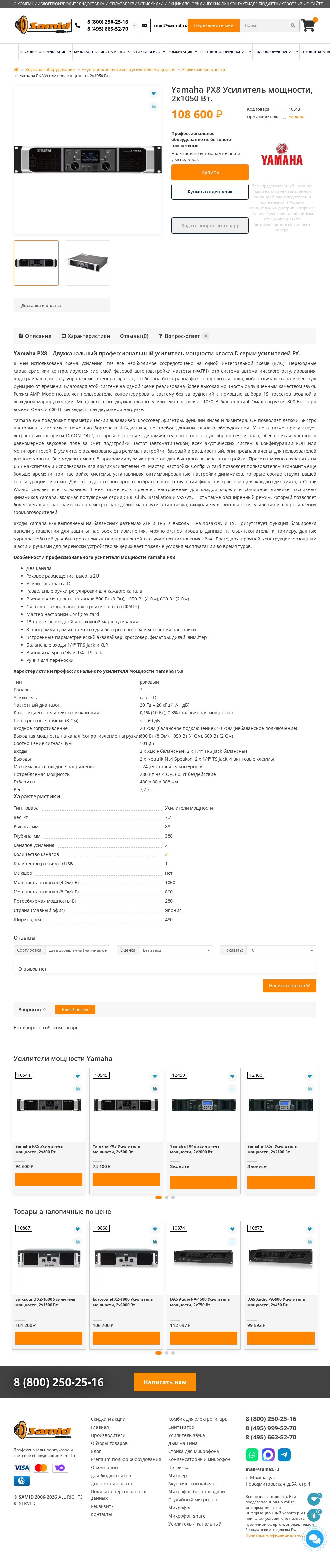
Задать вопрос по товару (210, 225)
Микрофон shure (187, 1516)
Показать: (233, 950)
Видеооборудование (274, 51)
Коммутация (181, 51)
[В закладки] (154, 93)
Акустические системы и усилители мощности (128, 69)
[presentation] (14, 1129)
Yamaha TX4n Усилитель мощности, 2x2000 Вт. (194, 1149)
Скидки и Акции (165, 3)
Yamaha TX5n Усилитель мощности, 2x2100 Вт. (272, 1149)
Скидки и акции (108, 1419)
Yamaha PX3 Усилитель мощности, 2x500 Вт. (116, 1149)
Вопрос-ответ (186, 335)
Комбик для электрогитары (198, 1419)
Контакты (239, 3)
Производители (67, 3)
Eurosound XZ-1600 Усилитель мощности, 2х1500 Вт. (45, 1302)
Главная (100, 1427)
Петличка (178, 1467)
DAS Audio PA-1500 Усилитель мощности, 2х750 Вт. (200, 1302)
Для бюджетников (269, 3)
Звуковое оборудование (43, 51)
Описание (38, 335)
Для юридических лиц (205, 3)
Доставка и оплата (104, 3)
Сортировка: (29, 950)
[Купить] (48, 1179)
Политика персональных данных (118, 1494)
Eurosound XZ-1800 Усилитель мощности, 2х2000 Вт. (123, 1302)
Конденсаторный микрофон (199, 1459)
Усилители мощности (203, 69)
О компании (27, 3)
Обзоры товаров (109, 1443)
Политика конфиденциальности (277, 1535)
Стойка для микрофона (193, 1451)
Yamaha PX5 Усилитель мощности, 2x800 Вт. (39, 1149)
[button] (158, 1197)
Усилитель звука (186, 1435)
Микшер (177, 1475)
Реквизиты (136, 3)
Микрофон (180, 1508)
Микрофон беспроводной (196, 1491)
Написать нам (165, 1382)
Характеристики (89, 335)
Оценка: (128, 950)
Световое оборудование (223, 51)
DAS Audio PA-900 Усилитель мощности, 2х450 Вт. (276, 1302)
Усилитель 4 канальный (195, 1524)
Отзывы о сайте (306, 3)
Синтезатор (181, 1427)
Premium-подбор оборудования (126, 1459)
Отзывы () (134, 335)
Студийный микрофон (192, 1500)
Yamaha (296, 117)
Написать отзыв (287, 986)
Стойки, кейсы (147, 51)
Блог (45, 3)
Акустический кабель (191, 1483)
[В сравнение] (154, 106)
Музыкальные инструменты (100, 51)
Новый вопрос (75, 1009)
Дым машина (183, 1443)
